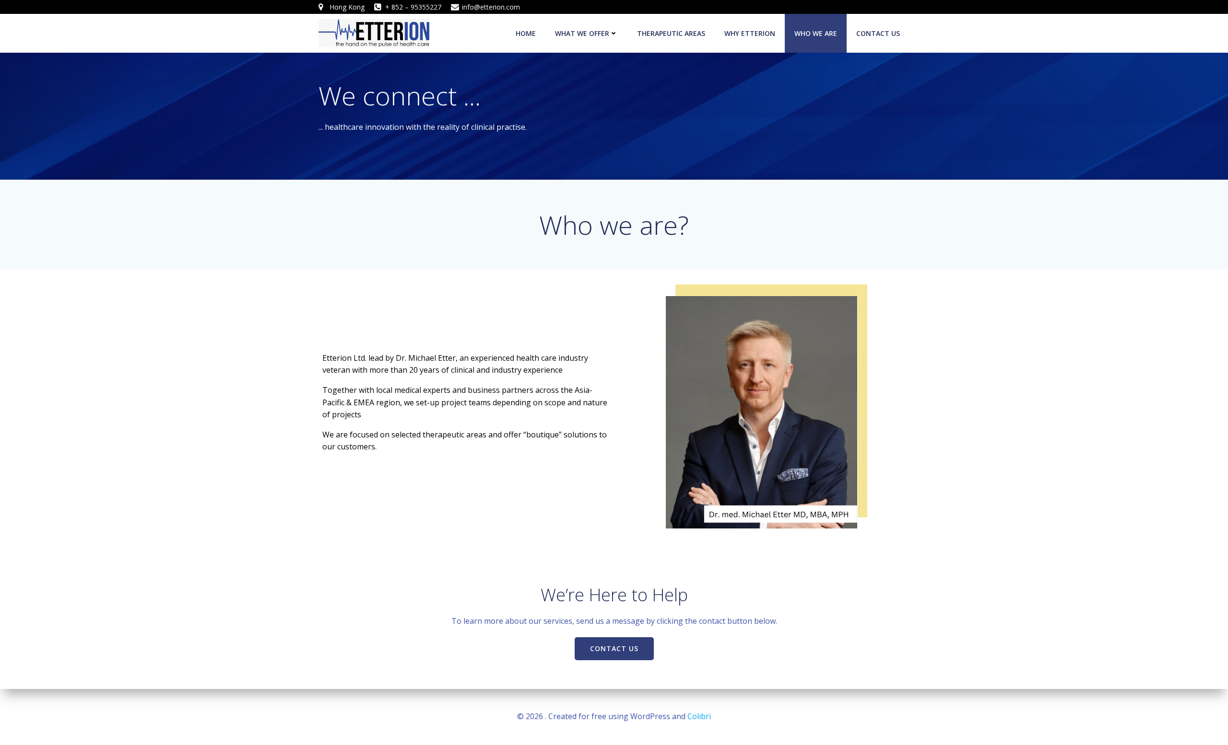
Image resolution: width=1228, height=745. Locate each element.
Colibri (699, 716)
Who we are (815, 33)
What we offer (582, 33)
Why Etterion (749, 33)
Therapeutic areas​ (671, 33)
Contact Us (878, 33)
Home (526, 33)
